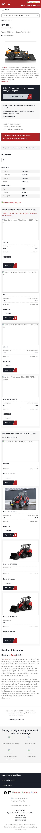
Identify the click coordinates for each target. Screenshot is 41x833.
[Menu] (5, 10)
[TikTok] (34, 792)
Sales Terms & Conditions (27, 824)
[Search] (36, 15)
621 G (5, 294)
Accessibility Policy (20, 829)
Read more (4, 81)
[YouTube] (16, 792)
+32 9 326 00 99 (27, 5)
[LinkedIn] (9, 792)
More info (8, 265)
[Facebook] (5, 792)
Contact (37, 5)
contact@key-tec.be (20, 138)
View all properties (8, 35)
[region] (20, 52)
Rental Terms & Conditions (12, 827)
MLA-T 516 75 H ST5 (9, 511)
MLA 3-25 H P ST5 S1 (10, 564)
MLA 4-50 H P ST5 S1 (10, 399)
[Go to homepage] (5, 4)
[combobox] (17, 15)
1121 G (5, 242)
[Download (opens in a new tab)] (4, 160)
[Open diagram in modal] (11, 202)
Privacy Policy (33, 827)
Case (5, 67)
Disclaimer (24, 827)
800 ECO (6, 464)
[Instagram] (26, 792)
